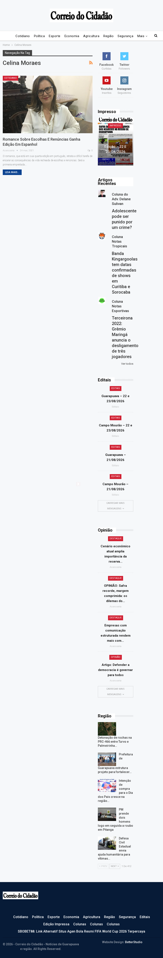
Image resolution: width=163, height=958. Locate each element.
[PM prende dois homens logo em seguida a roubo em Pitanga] (107, 814)
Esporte (54, 36)
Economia (72, 36)
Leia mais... (12, 172)
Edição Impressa (56, 924)
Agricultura (91, 36)
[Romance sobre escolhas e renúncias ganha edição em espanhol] (48, 104)
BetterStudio (133, 942)
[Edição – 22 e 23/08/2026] (115, 141)
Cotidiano (22, 36)
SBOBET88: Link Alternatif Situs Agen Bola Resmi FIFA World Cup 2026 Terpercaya (81, 931)
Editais (115, 388)
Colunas (79, 924)
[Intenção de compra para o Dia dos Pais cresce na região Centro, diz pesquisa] (107, 785)
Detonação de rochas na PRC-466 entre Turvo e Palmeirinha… (115, 741)
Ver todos (127, 363)
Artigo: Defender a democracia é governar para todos (115, 670)
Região (108, 36)
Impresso (115, 125)
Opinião (115, 657)
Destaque (116, 538)
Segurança (125, 36)
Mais (140, 36)
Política (39, 36)
